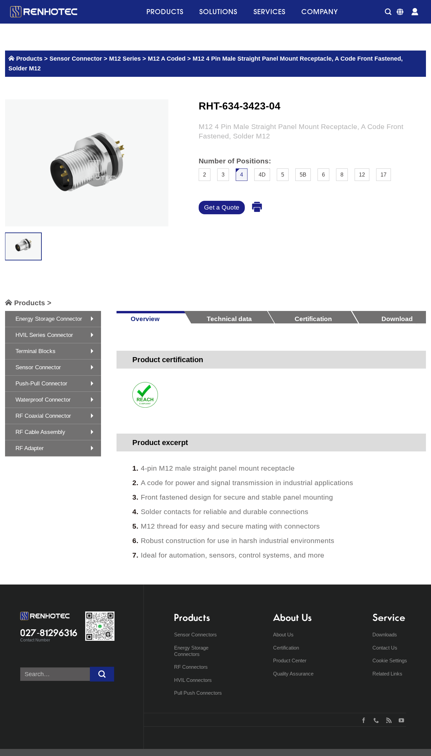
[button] (388, 11)
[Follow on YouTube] (400, 719)
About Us (283, 634)
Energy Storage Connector (48, 319)
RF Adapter (29, 448)
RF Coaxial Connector (43, 416)
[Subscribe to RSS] (387, 719)
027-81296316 (48, 632)
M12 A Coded (167, 58)
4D (262, 175)
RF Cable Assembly (40, 432)
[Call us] (374, 719)
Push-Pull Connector (41, 383)
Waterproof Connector (43, 400)
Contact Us (384, 648)
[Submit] (102, 674)
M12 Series (125, 58)
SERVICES (270, 11)
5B (303, 175)
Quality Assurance (293, 673)
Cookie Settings (389, 660)
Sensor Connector (75, 58)
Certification (286, 648)
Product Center (289, 660)
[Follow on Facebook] (362, 719)
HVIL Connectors (193, 680)
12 (362, 175)
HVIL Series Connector (44, 335)
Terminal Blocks (35, 351)
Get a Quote (221, 207)
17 (383, 175)
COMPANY (319, 11)
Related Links (387, 673)
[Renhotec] (43, 12)
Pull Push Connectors (198, 693)
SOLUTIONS (218, 11)
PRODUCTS (165, 11)
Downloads (384, 634)
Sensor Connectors (195, 634)
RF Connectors (191, 667)
